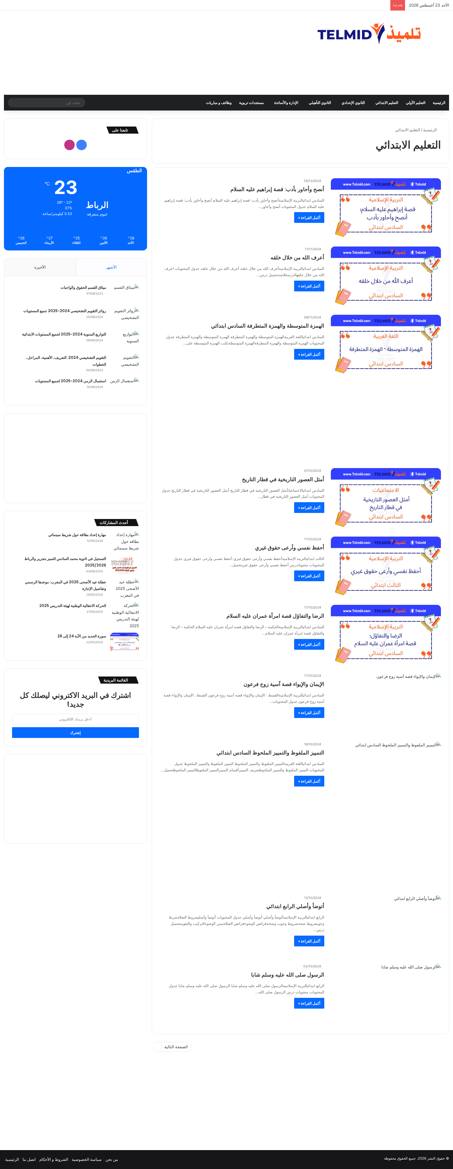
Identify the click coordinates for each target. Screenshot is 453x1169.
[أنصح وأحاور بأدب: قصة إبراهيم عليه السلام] (386, 209)
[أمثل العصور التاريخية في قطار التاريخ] (386, 499)
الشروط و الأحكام (53, 1159)
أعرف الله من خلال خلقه (297, 257)
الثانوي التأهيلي (320, 102)
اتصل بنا (29, 1159)
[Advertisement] (151, 53)
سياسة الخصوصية (87, 1159)
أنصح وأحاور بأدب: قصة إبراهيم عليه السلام (277, 189)
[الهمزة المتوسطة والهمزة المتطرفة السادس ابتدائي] (386, 346)
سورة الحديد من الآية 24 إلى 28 (81, 636)
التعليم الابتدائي (386, 102)
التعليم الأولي (415, 102)
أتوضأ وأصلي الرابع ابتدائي (295, 906)
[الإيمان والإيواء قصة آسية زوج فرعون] (386, 704)
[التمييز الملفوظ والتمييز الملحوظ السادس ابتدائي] (386, 773)
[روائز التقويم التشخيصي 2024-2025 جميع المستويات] (124, 317)
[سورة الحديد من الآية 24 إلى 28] (124, 642)
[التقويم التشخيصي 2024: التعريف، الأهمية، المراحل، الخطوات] (124, 364)
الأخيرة (40, 267)
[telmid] (377, 33)
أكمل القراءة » (309, 217)
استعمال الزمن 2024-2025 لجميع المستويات (70, 381)
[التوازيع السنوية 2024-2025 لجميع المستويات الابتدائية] (124, 340)
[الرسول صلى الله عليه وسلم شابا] (386, 995)
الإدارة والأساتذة (286, 102)
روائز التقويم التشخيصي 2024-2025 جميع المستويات (64, 310)
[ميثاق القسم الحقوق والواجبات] (124, 294)
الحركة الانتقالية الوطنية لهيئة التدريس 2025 (72, 605)
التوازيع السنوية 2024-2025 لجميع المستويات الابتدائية (64, 334)
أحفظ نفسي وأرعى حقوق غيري (289, 547)
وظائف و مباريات (219, 102)
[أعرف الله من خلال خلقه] (386, 277)
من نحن (111, 1159)
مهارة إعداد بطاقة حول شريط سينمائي (77, 534)
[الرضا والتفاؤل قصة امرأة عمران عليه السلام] (386, 636)
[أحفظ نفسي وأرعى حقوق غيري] (386, 568)
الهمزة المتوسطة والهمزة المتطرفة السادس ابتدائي (267, 325)
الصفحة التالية (176, 1046)
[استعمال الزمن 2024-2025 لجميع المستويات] (124, 387)
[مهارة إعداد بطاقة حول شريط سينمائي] (124, 541)
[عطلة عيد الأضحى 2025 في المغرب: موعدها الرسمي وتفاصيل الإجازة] (124, 589)
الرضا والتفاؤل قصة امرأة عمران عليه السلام (275, 616)
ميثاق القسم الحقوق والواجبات (83, 287)
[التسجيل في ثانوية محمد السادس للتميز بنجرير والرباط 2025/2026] (124, 565)
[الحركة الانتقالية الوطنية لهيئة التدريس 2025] (124, 615)
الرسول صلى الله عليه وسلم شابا (287, 974)
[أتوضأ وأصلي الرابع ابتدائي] (386, 926)
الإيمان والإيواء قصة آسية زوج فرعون (284, 684)
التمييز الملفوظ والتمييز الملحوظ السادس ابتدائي (270, 752)
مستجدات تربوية (251, 102)
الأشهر (111, 267)
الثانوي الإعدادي (353, 102)
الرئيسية (439, 102)
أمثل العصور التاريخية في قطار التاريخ (283, 479)
